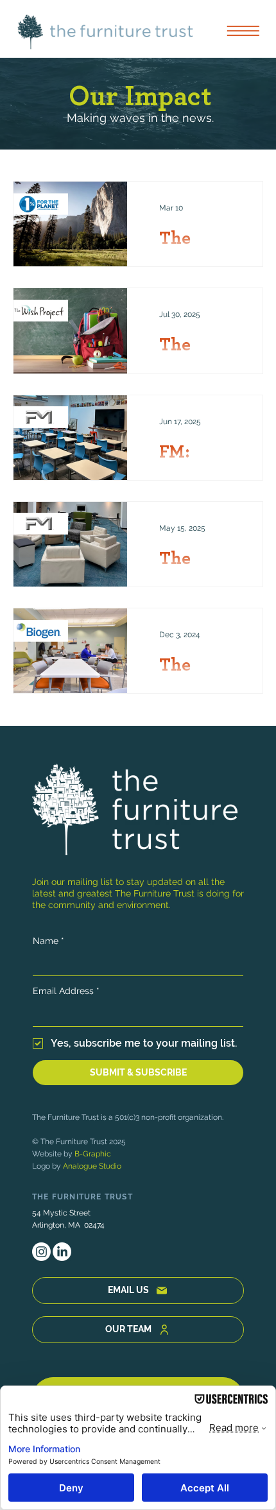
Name (48, 941)
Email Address (66, 991)
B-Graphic (92, 1153)
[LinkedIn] (62, 1251)
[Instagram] (41, 1251)
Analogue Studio (92, 1166)
